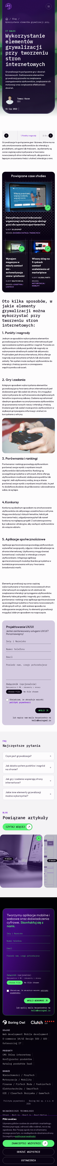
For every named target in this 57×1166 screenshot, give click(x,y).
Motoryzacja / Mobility (17, 1079)
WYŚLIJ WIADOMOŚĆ (35, 1000)
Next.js (15, 1115)
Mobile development (36, 1034)
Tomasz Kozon (23, 98)
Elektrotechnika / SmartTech (20, 1088)
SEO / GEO (41, 1038)
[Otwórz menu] (49, 6)
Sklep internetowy (19, 1054)
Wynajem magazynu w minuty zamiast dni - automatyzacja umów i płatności (15, 267)
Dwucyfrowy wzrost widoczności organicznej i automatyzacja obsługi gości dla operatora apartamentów (26, 221)
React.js (27, 1115)
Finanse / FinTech (14, 1084)
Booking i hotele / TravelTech (26, 233)
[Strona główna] (6, 19)
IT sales (10, 31)
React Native (40, 1115)
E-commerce (9, 1038)
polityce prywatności (25, 1136)
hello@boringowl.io (41, 720)
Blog (14, 19)
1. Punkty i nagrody (28, 135)
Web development (13, 1034)
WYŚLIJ (41, 710)
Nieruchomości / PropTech (18, 1075)
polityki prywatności (20, 702)
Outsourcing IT (12, 1043)
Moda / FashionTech (39, 1084)
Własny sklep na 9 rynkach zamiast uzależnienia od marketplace (41, 265)
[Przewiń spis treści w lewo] (6, 135)
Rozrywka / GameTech (36, 1093)
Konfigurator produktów (17, 1059)
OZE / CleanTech (13, 1093)
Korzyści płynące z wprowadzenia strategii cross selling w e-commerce (19, 866)
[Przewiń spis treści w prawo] (51, 135)
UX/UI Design (26, 1038)
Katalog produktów (14, 1063)
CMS (5, 1054)
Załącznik (21, 684)
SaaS (29, 1063)
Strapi (6, 1115)
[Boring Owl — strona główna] (8, 6)
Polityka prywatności (14, 1101)
